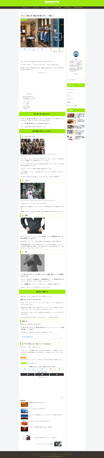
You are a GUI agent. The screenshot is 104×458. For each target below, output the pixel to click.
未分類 (68, 102)
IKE (76, 59)
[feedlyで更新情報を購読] (42, 374)
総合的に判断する (27, 107)
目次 (27, 93)
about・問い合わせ (67, 454)
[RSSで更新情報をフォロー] (57, 374)
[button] (84, 79)
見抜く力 (26, 108)
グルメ (68, 96)
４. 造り (26, 105)
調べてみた (34, 363)
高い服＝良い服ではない (28, 96)
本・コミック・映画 (72, 105)
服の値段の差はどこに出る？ (29, 98)
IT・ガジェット (71, 89)
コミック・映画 (52, 454)
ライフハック (24, 363)
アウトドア (70, 92)
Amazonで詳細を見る (27, 336)
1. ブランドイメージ (29, 99)
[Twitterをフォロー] (28, 374)
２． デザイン (27, 101)
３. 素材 (26, 103)
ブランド (29, 363)
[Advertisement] (42, 56)
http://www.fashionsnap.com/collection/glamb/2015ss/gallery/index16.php (38, 200)
